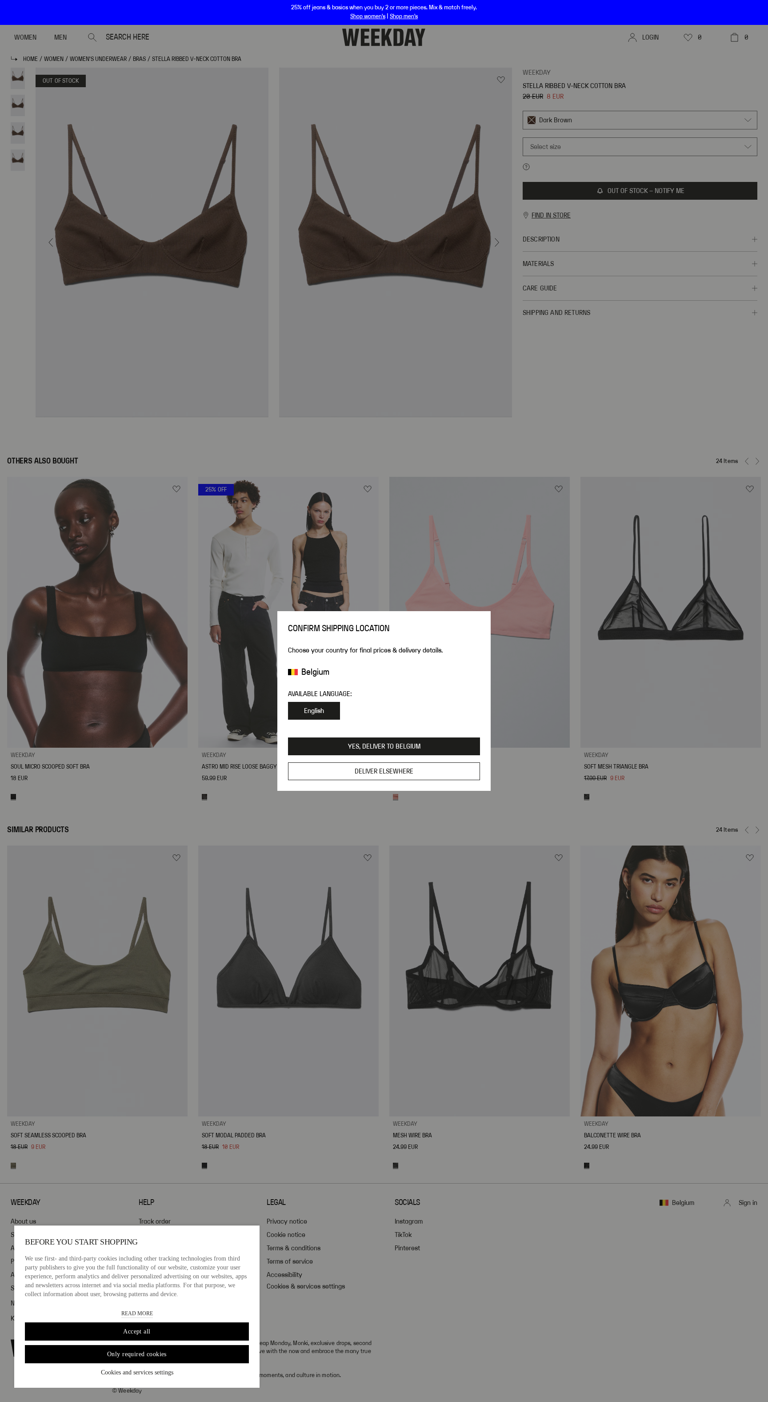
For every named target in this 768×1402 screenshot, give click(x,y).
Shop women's (367, 16)
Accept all (136, 1331)
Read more (137, 1313)
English (314, 710)
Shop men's (404, 16)
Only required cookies (137, 1354)
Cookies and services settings (137, 1372)
